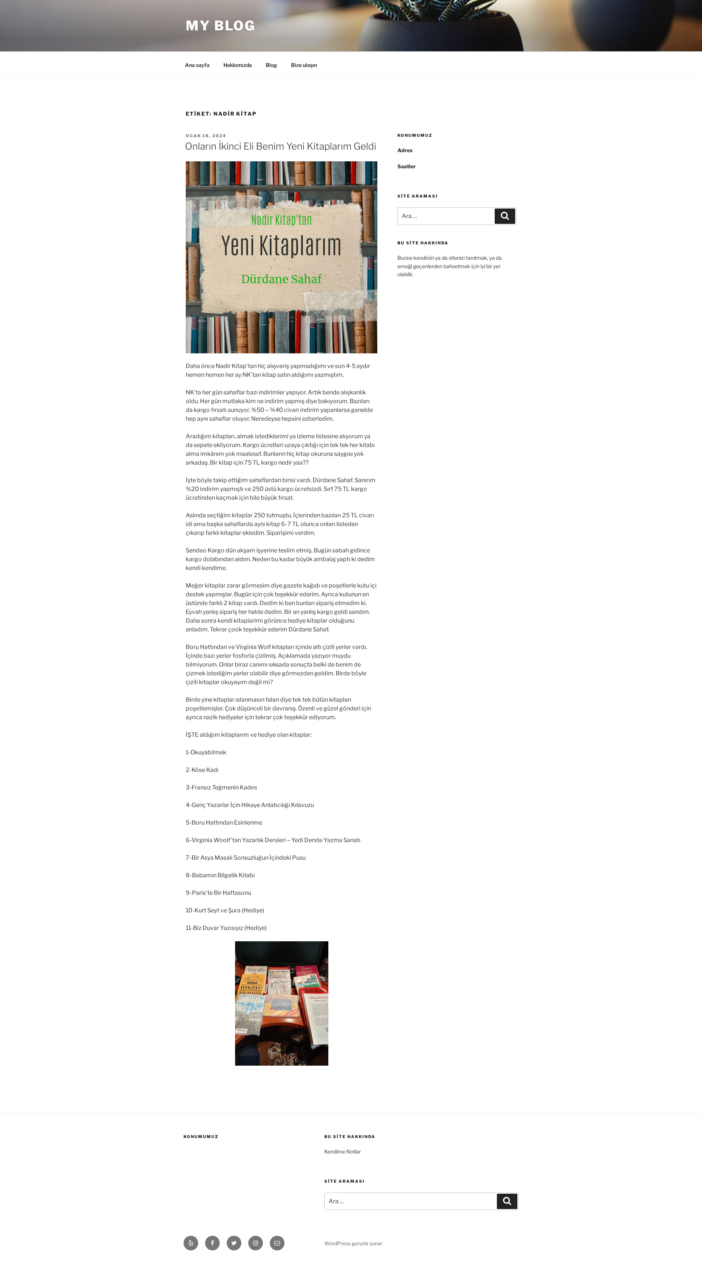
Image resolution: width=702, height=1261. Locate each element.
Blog (271, 65)
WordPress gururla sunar (353, 1243)
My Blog (221, 26)
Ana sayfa (197, 65)
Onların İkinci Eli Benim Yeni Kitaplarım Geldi (280, 146)
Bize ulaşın (304, 65)
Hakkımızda (237, 65)
